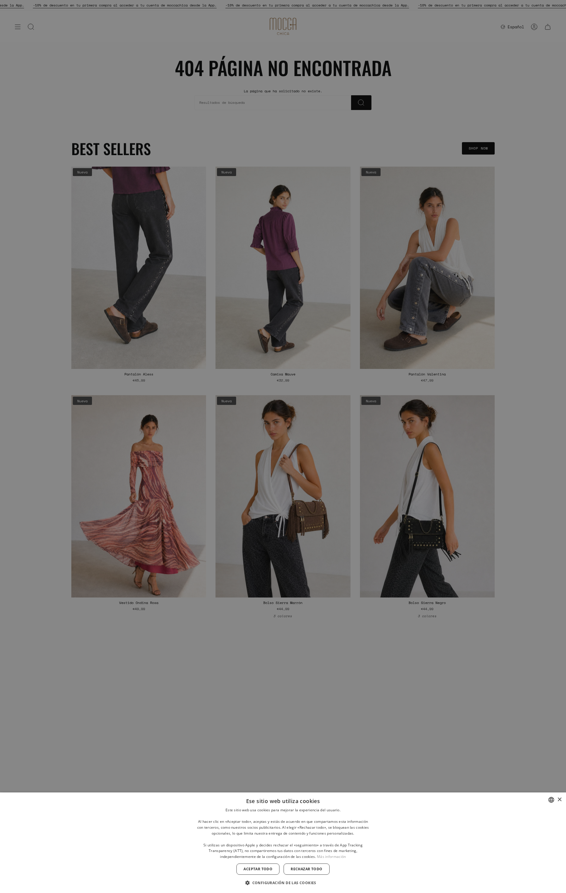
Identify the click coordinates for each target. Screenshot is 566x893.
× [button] (559, 799)
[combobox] (551, 800)
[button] (283, 882)
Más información (331, 856)
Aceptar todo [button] (257, 868)
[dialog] (283, 842)
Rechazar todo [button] (306, 868)
